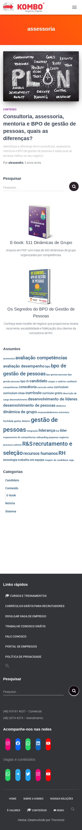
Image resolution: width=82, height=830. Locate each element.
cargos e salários (57, 381)
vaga (71, 460)
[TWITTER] (27, 773)
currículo (33, 393)
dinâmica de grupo (20, 412)
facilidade (8, 421)
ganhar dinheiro (22, 421)
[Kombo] (25, 7)
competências (10, 387)
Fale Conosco (15, 636)
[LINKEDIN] (38, 743)
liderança (46, 430)
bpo (47, 366)
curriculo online (45, 387)
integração (32, 431)
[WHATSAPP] (27, 743)
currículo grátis (52, 393)
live (57, 431)
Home (12, 798)
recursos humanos (40, 453)
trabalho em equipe (31, 460)
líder (63, 431)
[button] (7, 666)
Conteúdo (9, 109)
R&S (27, 444)
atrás (33, 162)
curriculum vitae (14, 393)
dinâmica (61, 406)
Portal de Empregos (21, 646)
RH (62, 453)
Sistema (10, 511)
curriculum (61, 387)
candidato (38, 381)
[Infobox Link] (41, 233)
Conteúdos (39, 810)
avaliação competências (41, 358)
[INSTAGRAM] (7, 743)
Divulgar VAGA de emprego (25, 616)
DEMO (60, 810)
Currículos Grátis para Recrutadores (34, 606)
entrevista (64, 412)
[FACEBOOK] (17, 743)
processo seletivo (12, 445)
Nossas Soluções (61, 798)
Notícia (10, 503)
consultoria (28, 387)
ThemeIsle (57, 820)
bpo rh (24, 381)
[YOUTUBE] (48, 743)
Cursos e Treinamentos (28, 595)
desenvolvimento (18, 399)
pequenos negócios (59, 437)
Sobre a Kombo (33, 798)
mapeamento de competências (19, 437)
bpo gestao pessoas (56, 374)
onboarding (42, 437)
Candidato (12, 480)
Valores (14, 810)
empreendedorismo (48, 412)
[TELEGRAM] (17, 773)
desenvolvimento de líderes (52, 399)
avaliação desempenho (24, 366)
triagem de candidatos (56, 460)
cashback (72, 381)
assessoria (9, 358)
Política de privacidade (23, 656)
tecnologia (10, 460)
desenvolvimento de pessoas (29, 405)
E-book (11, 495)
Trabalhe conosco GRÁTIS (25, 626)
